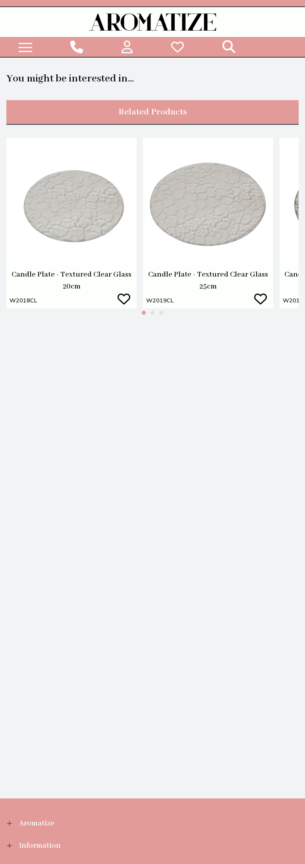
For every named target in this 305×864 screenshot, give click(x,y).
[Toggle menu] (25, 47)
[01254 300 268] (76, 47)
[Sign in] (127, 47)
